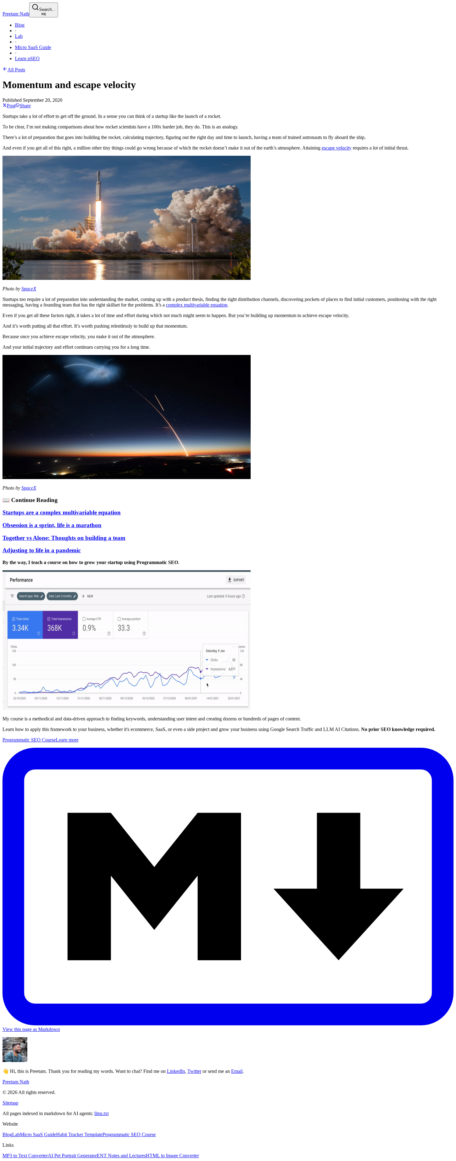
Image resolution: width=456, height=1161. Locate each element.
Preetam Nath (15, 13)
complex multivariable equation (196, 304)
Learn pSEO (27, 58)
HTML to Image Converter (172, 1155)
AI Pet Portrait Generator (72, 1155)
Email (237, 1071)
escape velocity (336, 147)
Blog (20, 25)
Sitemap (10, 1102)
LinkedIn (176, 1071)
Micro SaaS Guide (33, 47)
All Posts (16, 69)
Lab (19, 36)
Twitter (194, 1071)
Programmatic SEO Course (129, 1134)
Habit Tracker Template (79, 1134)
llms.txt (101, 1113)
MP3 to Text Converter (25, 1155)
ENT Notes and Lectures (121, 1155)
